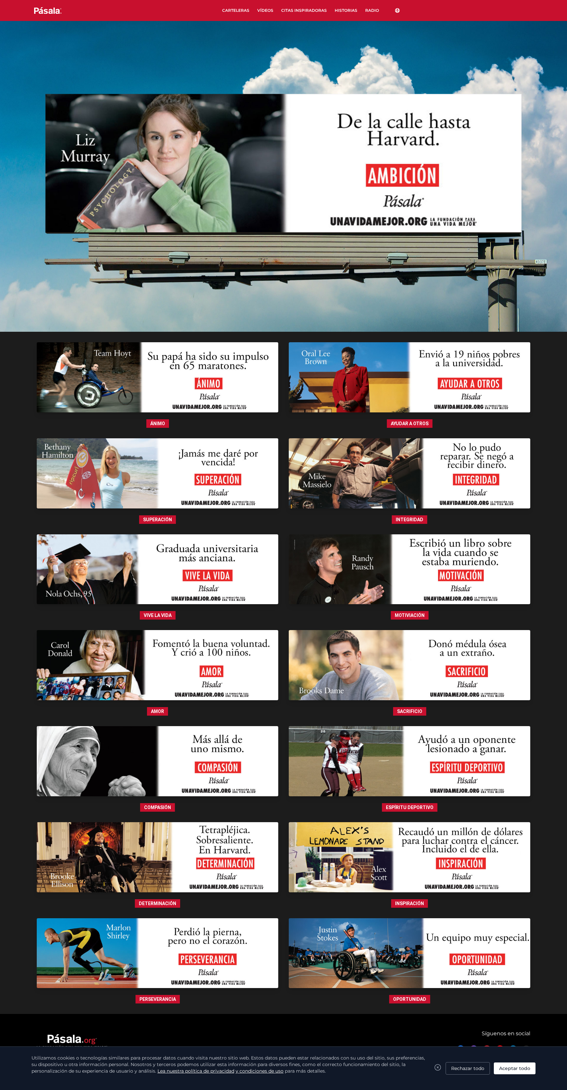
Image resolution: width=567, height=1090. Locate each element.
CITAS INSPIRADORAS (304, 10)
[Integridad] (409, 473)
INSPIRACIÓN (409, 903)
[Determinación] (157, 857)
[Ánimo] (157, 377)
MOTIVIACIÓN (410, 615)
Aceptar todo (514, 1068)
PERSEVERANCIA (157, 999)
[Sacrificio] (409, 665)
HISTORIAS (346, 10)
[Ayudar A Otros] (409, 377)
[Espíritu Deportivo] (409, 761)
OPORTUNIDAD (409, 999)
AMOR (157, 711)
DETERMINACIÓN (157, 903)
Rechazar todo (467, 1068)
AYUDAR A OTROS (410, 423)
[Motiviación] (409, 569)
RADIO (372, 10)
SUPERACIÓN (157, 519)
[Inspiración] (409, 857)
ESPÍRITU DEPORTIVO (409, 807)
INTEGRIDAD (409, 519)
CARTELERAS (235, 10)
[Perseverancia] (157, 953)
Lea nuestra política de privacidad (196, 1071)
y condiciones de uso (260, 1071)
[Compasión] (157, 761)
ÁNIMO (157, 423)
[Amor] (157, 665)
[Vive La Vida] (157, 569)
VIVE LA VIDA (158, 615)
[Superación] (157, 473)
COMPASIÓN (157, 807)
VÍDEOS (265, 10)
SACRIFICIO (409, 711)
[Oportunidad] (409, 953)
